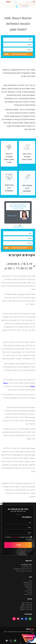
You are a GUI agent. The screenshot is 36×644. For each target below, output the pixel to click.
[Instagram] (14, 618)
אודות (30, 580)
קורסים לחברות (28, 585)
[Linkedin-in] (22, 618)
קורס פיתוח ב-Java (27, 602)
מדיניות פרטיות (15, 537)
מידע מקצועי (28, 587)
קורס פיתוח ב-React (26, 604)
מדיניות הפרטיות (28, 594)
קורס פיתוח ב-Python (26, 606)
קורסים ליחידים (28, 584)
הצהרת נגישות (28, 591)
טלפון (29, 532)
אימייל (29, 527)
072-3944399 (26, 517)
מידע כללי (29, 592)
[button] (1, 503)
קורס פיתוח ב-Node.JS (26, 607)
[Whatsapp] (30, 618)
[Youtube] (18, 618)
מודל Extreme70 (27, 582)
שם (30, 522)
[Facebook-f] (26, 618)
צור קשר (30, 589)
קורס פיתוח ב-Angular (26, 609)
